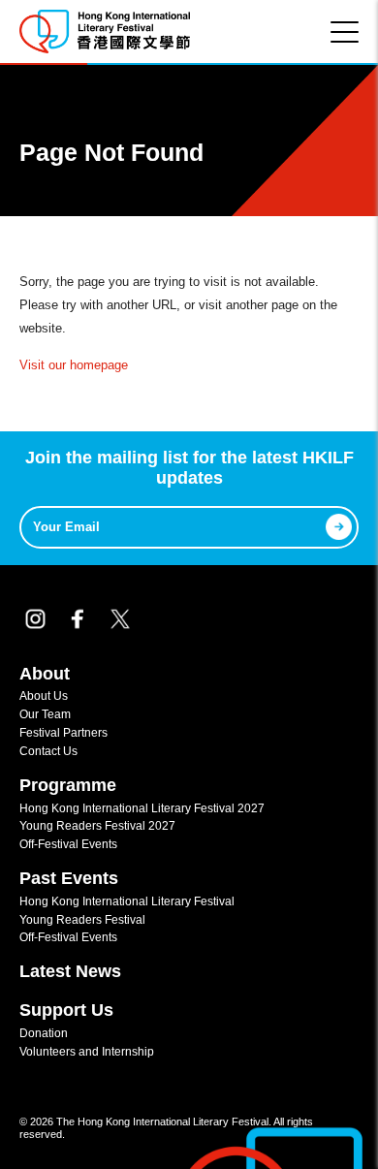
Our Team (45, 714)
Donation (43, 1033)
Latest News (70, 971)
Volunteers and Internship (86, 1051)
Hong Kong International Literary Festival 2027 (142, 808)
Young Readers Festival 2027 (97, 825)
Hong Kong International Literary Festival (127, 901)
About (44, 673)
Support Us (66, 1010)
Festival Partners (63, 732)
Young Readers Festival (82, 919)
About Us (43, 695)
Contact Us (48, 750)
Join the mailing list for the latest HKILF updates (189, 468)
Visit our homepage (73, 365)
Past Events (68, 878)
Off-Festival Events (68, 843)
